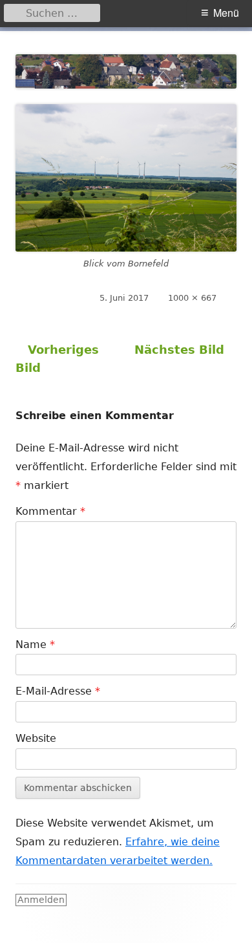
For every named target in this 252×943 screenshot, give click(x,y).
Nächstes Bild (179, 349)
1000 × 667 (192, 298)
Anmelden (41, 899)
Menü (226, 12)
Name (35, 644)
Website (36, 738)
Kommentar (50, 511)
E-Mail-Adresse (58, 691)
